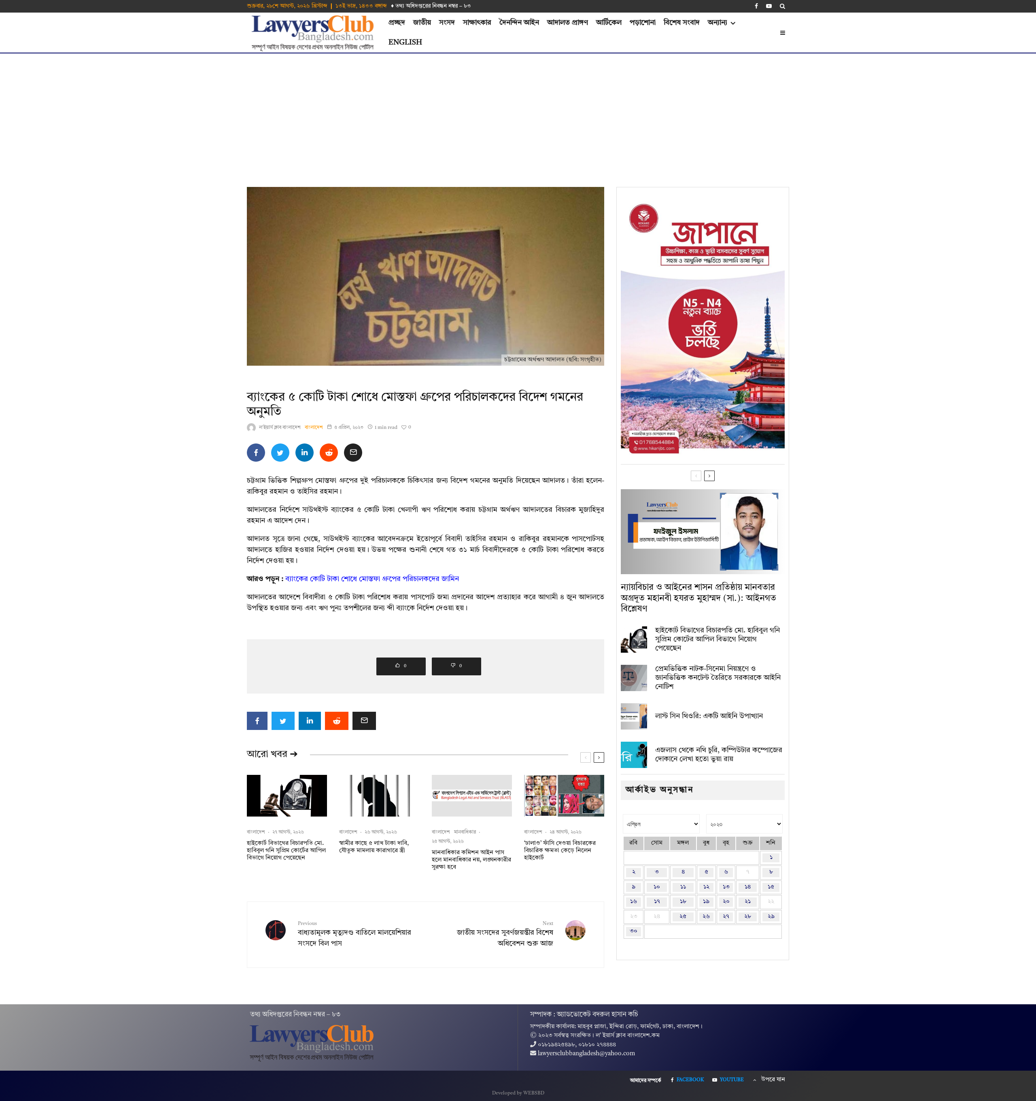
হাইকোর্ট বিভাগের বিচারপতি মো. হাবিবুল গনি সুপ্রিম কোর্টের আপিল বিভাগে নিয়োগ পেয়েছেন (286, 850)
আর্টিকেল (609, 22)
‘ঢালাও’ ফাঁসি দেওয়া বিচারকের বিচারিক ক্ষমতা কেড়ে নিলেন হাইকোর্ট (560, 850)
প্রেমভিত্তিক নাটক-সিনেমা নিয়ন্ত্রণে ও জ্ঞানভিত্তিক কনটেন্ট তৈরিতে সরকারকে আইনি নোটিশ (718, 677)
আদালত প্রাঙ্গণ (567, 22)
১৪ (748, 887)
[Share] (256, 452)
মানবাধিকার (465, 832)
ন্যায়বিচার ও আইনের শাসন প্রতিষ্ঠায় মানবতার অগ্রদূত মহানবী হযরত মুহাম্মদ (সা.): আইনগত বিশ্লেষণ (698, 598)
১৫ (771, 887)
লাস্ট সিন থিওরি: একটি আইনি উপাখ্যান (709, 716)
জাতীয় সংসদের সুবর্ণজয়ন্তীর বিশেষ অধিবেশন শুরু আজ (505, 934)
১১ (683, 887)
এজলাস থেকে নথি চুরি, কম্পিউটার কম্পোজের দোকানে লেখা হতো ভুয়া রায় (718, 755)
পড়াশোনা (643, 22)
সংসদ (447, 22)
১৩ (726, 887)
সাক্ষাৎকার (477, 22)
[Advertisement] (518, 114)
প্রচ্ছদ (396, 22)
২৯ (771, 917)
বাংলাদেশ (314, 427)
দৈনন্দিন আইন (519, 22)
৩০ (633, 931)
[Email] (353, 452)
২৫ (682, 917)
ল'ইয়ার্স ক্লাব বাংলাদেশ (280, 427)
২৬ (706, 917)
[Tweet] (280, 452)
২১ (748, 902)
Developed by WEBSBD (518, 1093)
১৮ (683, 902)
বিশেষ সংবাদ (682, 22)
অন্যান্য (717, 22)
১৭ (657, 902)
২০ (726, 902)
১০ (657, 887)
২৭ (726, 917)
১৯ (706, 902)
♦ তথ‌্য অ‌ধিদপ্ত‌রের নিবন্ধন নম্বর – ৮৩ (431, 6)
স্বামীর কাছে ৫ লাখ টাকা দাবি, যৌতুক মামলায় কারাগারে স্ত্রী (374, 847)
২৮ (747, 917)
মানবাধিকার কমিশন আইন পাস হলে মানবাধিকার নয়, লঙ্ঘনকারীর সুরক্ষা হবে (471, 860)
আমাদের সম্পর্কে (645, 1080)
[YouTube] (769, 6)
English (405, 42)
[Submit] (329, 452)
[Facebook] (756, 6)
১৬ (633, 902)
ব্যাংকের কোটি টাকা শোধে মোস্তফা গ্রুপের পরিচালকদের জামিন (372, 579)
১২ (706, 887)
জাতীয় (422, 22)
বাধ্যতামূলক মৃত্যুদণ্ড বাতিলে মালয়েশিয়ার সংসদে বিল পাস (354, 934)
